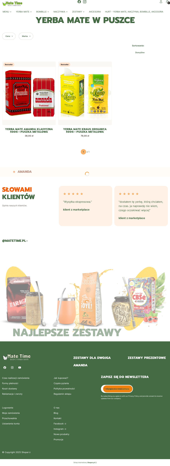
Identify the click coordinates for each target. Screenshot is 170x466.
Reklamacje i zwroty (12, 394)
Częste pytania (61, 383)
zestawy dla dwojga (92, 357)
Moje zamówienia (11, 413)
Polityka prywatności (64, 388)
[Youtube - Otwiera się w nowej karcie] (19, 367)
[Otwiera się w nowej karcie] (79, 1)
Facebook (59, 423)
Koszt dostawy (9, 388)
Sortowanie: (138, 45)
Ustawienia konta (11, 423)
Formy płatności (10, 383)
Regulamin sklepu (62, 394)
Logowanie (7, 407)
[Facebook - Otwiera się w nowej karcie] (4, 367)
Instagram (59, 429)
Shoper (25, 452)
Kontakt (57, 418)
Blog (56, 413)
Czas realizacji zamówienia (15, 378)
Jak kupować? (61, 378)
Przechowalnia (9, 418)
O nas (56, 407)
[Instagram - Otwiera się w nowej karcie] (12, 367)
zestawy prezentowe (147, 357)
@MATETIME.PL (14, 240)
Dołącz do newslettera (117, 389)
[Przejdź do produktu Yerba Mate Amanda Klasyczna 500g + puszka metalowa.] (29, 93)
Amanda (80, 365)
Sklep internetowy (84, 462)
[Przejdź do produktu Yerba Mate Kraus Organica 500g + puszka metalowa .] (85, 93)
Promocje (58, 439)
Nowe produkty (61, 434)
